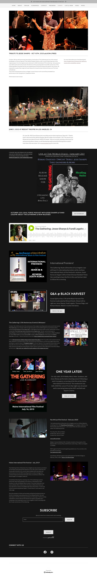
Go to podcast (79, 213)
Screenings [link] (35, 5)
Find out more (69, 396)
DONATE (48, 532)
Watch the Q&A (57, 311)
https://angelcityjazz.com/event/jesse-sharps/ (45, 336)
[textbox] (43, 520)
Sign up (69, 519)
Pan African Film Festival (67, 425)
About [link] (20, 5)
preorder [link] (52, 5)
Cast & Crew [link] (69, 5)
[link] (45, 552)
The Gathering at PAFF (55, 452)
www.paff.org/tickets (55, 438)
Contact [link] (44, 5)
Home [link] (14, 5)
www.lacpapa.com (46, 143)
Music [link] (83, 5)
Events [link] (60, 5)
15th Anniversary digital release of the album (26, 339)
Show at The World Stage (68, 457)
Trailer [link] (26, 5)
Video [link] (77, 5)
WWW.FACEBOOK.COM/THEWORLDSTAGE (20, 157)
